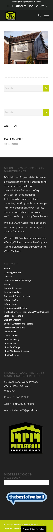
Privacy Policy (11, 300)
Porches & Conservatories (17, 296)
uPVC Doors (10, 343)
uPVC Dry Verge (12, 347)
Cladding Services (12, 272)
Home (7, 284)
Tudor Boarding (11, 339)
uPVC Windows (11, 355)
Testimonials (10, 331)
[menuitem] (38, 15)
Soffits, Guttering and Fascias (18, 323)
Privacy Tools (10, 304)
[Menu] (45, 15)
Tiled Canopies (11, 335)
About (7, 268)
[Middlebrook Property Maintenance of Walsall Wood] (22, 15)
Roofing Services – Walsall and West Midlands (26, 312)
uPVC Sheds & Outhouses (16, 351)
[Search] (38, 15)
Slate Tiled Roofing (13, 315)
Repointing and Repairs (15, 308)
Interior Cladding (12, 292)
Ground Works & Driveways (17, 280)
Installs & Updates (13, 288)
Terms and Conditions (14, 327)
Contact (8, 276)
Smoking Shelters (12, 319)
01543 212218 (36, 6)
